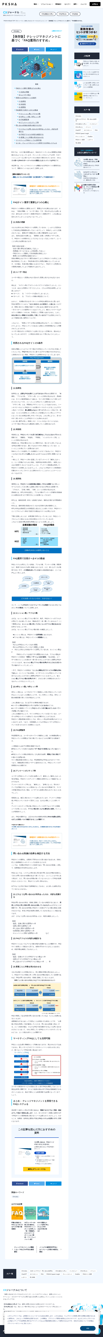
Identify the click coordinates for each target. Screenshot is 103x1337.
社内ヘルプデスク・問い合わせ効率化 (86, 120)
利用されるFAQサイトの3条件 (26, 98)
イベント (88, 127)
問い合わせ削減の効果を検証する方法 (29, 125)
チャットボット (80, 136)
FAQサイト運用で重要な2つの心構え (28, 88)
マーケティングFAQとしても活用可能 (29, 140)
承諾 (87, 1328)
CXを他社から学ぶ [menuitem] (47, 14)
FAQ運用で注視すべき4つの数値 (27, 110)
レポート (90, 140)
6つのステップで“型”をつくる (91, 189)
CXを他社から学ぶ (81, 124)
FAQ (96, 130)
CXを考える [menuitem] (62, 14)
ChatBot (90, 136)
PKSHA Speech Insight (82, 133)
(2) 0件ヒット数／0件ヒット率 (30, 116)
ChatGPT (78, 130)
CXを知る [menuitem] (75, 14)
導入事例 (78, 143)
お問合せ (95, 4)
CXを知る (15, 1197)
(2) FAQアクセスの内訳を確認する (31, 134)
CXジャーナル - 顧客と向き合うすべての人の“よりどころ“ (31, 20)
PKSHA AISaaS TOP (9, 20)
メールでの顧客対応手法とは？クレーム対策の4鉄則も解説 (48, 1249)
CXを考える (79, 127)
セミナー (67, 4)
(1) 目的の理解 (24, 92)
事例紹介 (58, 4)
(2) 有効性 (22, 104)
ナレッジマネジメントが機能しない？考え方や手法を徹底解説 (24, 1249)
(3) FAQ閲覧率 (24, 119)
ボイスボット (88, 130)
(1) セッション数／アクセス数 (29, 114)
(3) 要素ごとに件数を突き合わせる (31, 137)
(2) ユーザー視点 (25, 95)
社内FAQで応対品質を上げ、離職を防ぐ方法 (90, 176)
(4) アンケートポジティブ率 (29, 122)
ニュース (84, 4)
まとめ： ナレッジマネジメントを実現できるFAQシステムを (36, 143)
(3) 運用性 (22, 107)
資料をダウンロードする (37, 1169)
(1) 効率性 (22, 101)
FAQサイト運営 (80, 140)
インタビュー (93, 124)
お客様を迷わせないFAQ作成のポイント (91, 163)
